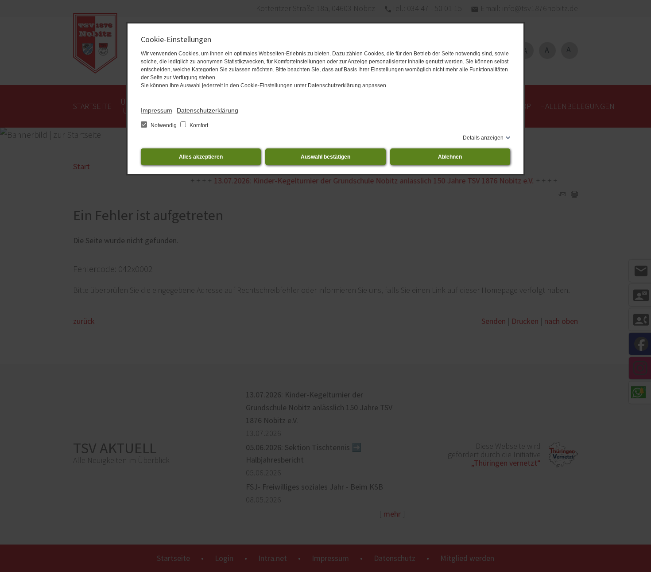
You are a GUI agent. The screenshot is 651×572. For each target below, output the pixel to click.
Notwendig (163, 125)
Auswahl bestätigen (325, 157)
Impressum (156, 110)
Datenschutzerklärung (207, 110)
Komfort (198, 125)
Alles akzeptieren (201, 157)
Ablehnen (450, 157)
